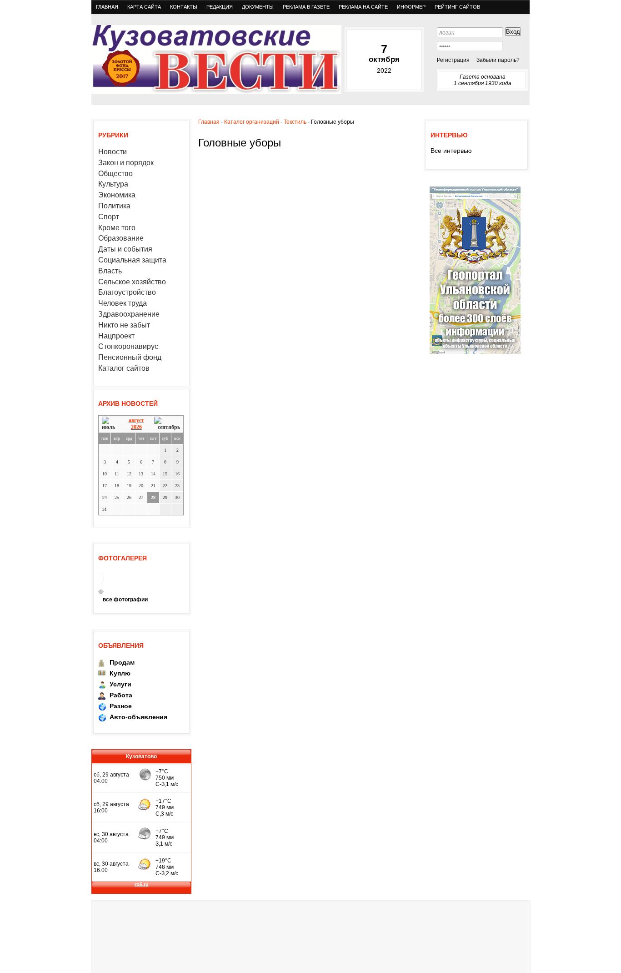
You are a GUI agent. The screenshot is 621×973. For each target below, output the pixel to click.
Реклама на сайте (363, 7)
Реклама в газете (306, 7)
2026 (136, 427)
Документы (258, 7)
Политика (114, 206)
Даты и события (125, 249)
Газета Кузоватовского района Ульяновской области (216, 59)
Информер (411, 7)
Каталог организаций (251, 122)
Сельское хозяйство (132, 282)
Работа (121, 695)
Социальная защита (132, 260)
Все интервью (451, 150)
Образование (121, 238)
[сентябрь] (167, 424)
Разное (121, 706)
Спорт (108, 217)
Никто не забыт (124, 325)
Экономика (116, 195)
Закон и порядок (126, 162)
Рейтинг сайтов (457, 7)
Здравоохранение (129, 314)
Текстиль (295, 122)
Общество (115, 173)
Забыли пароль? (498, 60)
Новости (112, 152)
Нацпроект (116, 336)
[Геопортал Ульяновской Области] (475, 353)
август (136, 420)
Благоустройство (127, 292)
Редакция (219, 7)
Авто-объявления (138, 717)
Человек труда (122, 303)
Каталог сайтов (124, 368)
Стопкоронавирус (128, 346)
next (102, 592)
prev (99, 592)
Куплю (120, 673)
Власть (110, 271)
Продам (122, 662)
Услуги (120, 684)
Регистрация (453, 60)
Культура (113, 184)
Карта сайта (144, 7)
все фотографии (125, 599)
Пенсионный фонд (129, 357)
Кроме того (116, 228)
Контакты (183, 7)
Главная (107, 7)
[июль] (110, 424)
